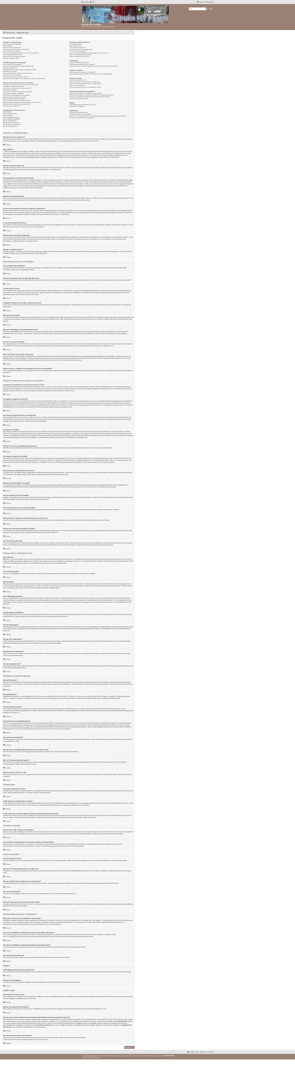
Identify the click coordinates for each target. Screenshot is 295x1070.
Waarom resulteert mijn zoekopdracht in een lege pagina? (86, 83)
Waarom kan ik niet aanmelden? (12, 51)
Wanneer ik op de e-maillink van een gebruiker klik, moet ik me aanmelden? (24, 78)
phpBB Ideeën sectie (99, 1009)
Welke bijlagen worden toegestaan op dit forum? (83, 104)
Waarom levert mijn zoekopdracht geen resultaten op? (85, 82)
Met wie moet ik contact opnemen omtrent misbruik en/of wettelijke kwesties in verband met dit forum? (98, 116)
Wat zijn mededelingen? (9, 120)
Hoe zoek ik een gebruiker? (77, 85)
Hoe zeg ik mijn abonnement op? (79, 98)
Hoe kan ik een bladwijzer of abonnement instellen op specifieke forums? (90, 96)
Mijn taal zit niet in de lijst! (10, 71)
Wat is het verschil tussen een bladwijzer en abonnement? (86, 93)
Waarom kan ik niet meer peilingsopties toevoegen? (17, 91)
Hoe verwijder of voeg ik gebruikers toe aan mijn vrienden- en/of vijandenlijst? (91, 74)
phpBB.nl (129, 1055)
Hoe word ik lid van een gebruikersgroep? (81, 49)
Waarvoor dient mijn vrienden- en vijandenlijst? (82, 72)
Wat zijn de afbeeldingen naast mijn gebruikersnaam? (18, 73)
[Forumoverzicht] (125, 14)
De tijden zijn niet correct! (10, 68)
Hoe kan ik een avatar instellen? (12, 75)
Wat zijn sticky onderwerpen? (11, 122)
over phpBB (19, 998)
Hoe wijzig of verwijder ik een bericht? (13, 86)
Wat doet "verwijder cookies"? (11, 58)
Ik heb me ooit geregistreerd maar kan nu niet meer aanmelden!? (21, 53)
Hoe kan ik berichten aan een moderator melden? (17, 100)
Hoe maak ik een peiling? (10, 90)
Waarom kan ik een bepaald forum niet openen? (16, 95)
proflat (138, 1055)
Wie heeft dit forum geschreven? (79, 112)
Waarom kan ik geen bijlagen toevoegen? (14, 97)
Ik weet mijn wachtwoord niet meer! (13, 54)
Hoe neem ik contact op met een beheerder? (82, 117)
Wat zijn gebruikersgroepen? (78, 47)
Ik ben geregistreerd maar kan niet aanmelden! (16, 49)
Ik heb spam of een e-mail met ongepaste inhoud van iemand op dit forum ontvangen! (93, 66)
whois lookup (128, 1019)
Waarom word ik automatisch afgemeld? (14, 56)
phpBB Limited (72, 996)
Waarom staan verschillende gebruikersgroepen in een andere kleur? (89, 53)
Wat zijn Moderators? (75, 46)
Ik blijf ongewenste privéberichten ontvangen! (82, 64)
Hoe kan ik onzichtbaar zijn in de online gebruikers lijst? (18, 66)
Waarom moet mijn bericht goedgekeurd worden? (17, 104)
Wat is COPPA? (7, 46)
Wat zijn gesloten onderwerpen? (12, 124)
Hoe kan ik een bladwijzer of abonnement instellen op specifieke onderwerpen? (92, 95)
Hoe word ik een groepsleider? (78, 51)
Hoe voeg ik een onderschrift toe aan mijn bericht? (17, 88)
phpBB (91, 1055)
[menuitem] (92, 2)
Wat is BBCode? (7, 112)
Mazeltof (146, 1055)
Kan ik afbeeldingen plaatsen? (11, 117)
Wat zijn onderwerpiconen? (10, 126)
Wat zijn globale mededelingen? (12, 119)
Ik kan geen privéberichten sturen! (79, 62)
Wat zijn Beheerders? (76, 44)
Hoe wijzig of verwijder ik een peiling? (13, 93)
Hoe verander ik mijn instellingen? (12, 64)
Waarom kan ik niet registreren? (12, 47)
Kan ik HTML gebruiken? (10, 113)
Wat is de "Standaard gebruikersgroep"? (81, 54)
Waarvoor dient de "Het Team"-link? (80, 56)
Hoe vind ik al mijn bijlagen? (77, 106)
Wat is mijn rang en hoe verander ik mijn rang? (16, 76)
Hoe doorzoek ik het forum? (77, 80)
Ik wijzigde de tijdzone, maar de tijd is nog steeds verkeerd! (19, 69)
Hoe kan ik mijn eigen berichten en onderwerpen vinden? (85, 87)
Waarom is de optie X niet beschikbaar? (81, 114)
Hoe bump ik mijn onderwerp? (11, 106)
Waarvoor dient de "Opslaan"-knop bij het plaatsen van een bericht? (22, 102)
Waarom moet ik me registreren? (12, 44)
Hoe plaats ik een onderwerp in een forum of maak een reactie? (20, 84)
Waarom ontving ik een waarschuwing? (14, 98)
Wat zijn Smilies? (7, 115)
